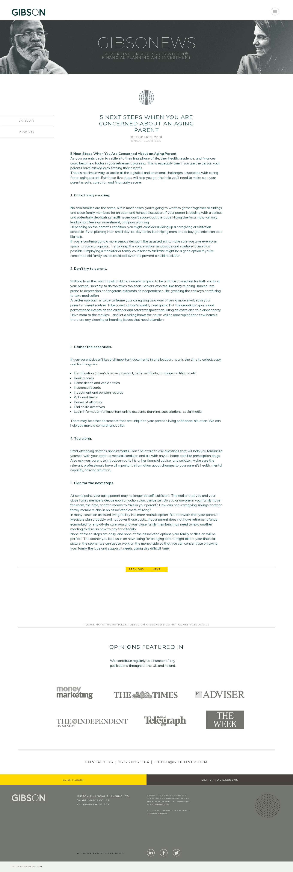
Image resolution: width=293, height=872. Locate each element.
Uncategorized (146, 140)
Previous (136, 569)
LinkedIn (151, 853)
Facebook (164, 853)
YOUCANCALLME (33, 867)
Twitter (176, 853)
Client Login (73, 780)
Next (157, 569)
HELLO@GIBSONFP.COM (181, 762)
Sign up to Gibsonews (219, 779)
